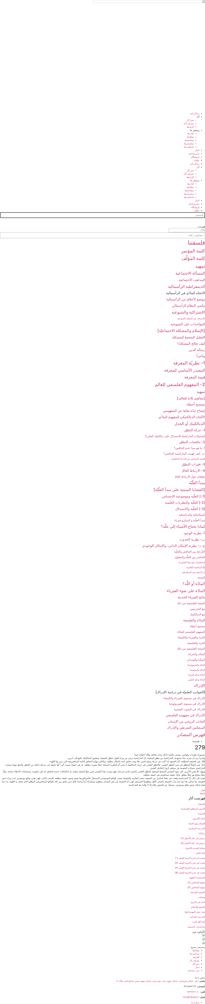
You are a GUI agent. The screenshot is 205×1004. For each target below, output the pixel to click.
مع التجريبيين (197, 608)
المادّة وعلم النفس (196, 679)
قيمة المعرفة (194, 377)
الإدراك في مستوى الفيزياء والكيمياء (184, 698)
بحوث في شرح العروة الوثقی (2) (190, 862)
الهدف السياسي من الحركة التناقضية (188, 458)
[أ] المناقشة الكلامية (195, 567)
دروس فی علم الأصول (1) (193, 838)
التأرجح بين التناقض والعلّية (189, 551)
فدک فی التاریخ (198, 902)
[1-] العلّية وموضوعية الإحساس (183, 496)
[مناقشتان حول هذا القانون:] (192, 562)
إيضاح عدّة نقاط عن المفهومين (184, 411)
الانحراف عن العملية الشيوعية (191, 318)
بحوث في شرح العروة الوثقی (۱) (190, 857)
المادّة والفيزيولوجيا (196, 665)
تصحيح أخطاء (195, 404)
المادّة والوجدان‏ (196, 659)
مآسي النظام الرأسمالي (188, 305)
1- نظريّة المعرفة (189, 363)
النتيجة (201, 577)
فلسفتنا (196, 242)
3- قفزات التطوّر (193, 464)
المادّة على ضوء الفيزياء (186, 590)
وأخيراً (200, 356)
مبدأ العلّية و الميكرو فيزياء (189, 520)
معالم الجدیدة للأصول (195, 848)
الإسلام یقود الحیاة (197, 823)
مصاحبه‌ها (189, 140)
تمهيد (200, 266)
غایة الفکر (200, 853)
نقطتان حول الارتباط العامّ (190, 476)
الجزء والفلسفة (196, 643)
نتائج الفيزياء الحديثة (191, 597)
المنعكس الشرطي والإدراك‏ (186, 727)
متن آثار (190, 120)
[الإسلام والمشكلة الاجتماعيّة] (181, 330)
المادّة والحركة (196, 654)
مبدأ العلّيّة (197, 482)
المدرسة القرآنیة (197, 916)
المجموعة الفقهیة (197, 877)
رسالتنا (202, 833)
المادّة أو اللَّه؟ (194, 583)
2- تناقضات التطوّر (192, 442)
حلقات (196, 160)
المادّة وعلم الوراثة (196, 674)
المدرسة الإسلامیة (196, 828)
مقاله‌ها (190, 136)
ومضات (201, 897)
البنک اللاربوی (199, 818)
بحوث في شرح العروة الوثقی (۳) (190, 867)
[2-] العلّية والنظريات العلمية (185, 502)
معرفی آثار (189, 123)
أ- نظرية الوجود (194, 533)
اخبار (197, 150)
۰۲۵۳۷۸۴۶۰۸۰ (193, 991)
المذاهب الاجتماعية (192, 280)
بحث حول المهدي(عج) (195, 911)
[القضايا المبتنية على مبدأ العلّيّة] (179, 489)
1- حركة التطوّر (194, 430)
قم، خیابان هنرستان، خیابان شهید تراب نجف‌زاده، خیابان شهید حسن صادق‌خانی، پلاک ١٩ (156, 981)
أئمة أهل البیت (198, 921)
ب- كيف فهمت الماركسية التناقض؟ (184, 453)
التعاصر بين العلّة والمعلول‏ (189, 557)
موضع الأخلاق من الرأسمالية (185, 299)
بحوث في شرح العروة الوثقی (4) (190, 872)
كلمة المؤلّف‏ (193, 258)
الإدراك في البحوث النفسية (189, 709)
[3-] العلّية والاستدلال (190, 509)
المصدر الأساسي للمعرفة (184, 370)
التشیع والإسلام (198, 907)
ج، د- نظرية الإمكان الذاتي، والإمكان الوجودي (173, 546)
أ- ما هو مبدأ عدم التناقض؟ (189, 448)
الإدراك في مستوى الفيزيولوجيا (187, 703)
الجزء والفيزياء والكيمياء (191, 637)
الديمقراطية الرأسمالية (186, 286)
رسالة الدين (197, 350)
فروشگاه (195, 157)
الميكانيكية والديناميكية (192, 514)
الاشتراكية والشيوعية (188, 312)
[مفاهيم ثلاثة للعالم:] (191, 398)
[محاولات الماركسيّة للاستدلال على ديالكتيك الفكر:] (175, 436)
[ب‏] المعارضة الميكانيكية (193, 572)
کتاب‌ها (190, 133)
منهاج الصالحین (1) (196, 882)
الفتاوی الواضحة (197, 892)
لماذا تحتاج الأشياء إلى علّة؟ (183, 526)
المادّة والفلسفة (194, 620)
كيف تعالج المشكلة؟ (191, 343)
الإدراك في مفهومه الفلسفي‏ (185, 715)
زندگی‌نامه (194, 113)
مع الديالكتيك (197, 614)
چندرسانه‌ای (193, 153)
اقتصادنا (201, 813)
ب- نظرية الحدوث (192, 539)
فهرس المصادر (191, 734)
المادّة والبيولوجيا (197, 669)
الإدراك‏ (199, 685)
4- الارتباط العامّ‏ (193, 470)
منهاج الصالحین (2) (196, 887)
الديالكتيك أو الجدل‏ (189, 423)
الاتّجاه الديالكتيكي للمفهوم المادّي (181, 417)
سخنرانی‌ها (189, 143)
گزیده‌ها (190, 126)
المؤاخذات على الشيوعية (188, 324)
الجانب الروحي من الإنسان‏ (186, 721)
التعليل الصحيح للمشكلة (188, 337)
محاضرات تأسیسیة (196, 926)
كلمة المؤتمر (193, 251)
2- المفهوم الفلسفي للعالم (180, 384)
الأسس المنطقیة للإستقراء (193, 808)
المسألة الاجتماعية (190, 273)
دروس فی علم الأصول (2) (193, 843)
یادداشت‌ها (189, 146)
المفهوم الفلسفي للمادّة (191, 632)
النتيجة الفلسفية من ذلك (191, 603)
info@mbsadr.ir (191, 997)
